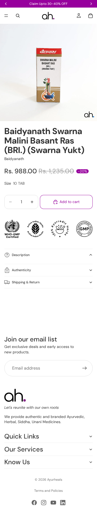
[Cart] (90, 16)
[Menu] (6, 15)
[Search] (18, 16)
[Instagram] (43, 502)
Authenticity (21, 270)
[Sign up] (84, 368)
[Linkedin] (63, 502)
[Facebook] (34, 502)
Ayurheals (54, 479)
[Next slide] (87, 303)
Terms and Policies (48, 491)
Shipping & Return (26, 282)
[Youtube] (53, 502)
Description (21, 255)
